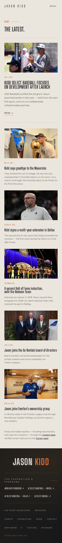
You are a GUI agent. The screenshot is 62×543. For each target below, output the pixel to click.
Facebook (47, 528)
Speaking (40, 510)
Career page (42, 438)
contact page (48, 435)
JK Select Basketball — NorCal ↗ (41, 488)
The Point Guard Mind (17, 510)
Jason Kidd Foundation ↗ (14, 488)
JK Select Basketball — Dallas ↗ (17, 496)
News (39, 519)
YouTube (32, 528)
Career (8, 519)
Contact (52, 519)
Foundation (24, 519)
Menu (53, 6)
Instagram (10, 528)
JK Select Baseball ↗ (42, 496)
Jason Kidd (15, 6)
